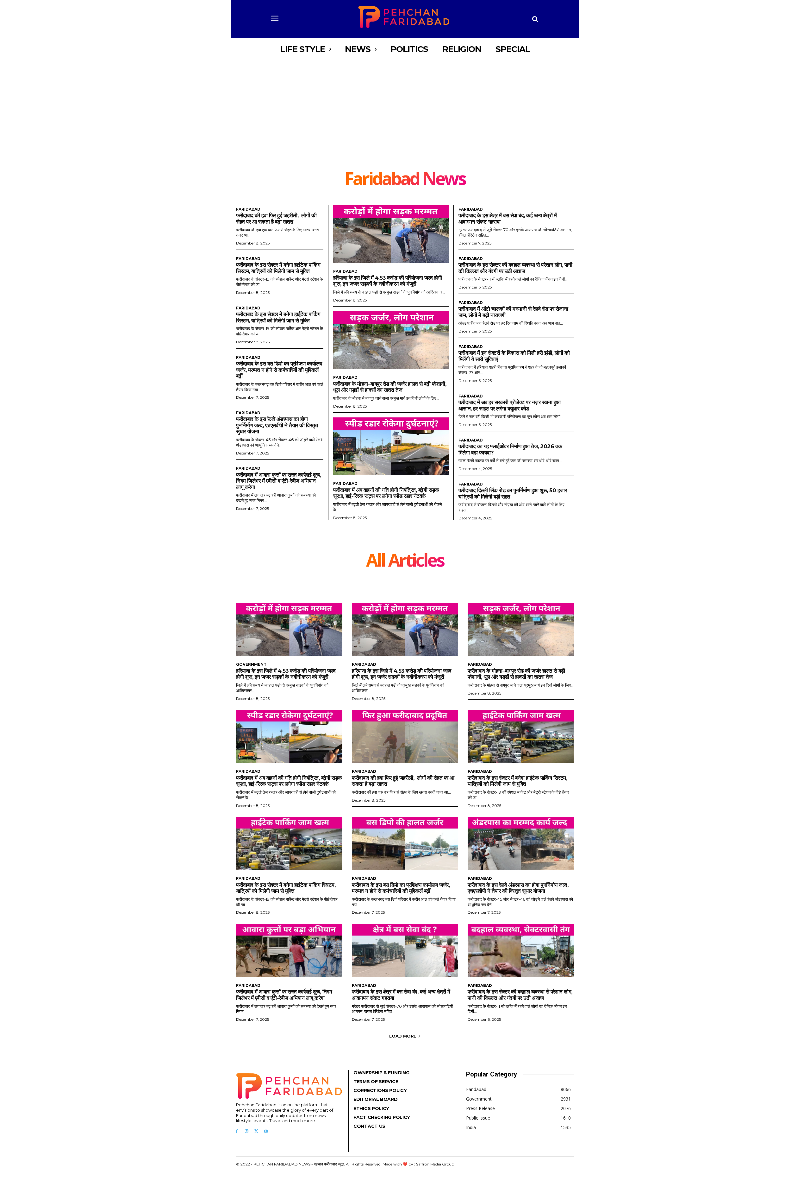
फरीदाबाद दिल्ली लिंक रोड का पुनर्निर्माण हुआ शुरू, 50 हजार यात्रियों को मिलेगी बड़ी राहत (512, 493)
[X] (256, 1131)
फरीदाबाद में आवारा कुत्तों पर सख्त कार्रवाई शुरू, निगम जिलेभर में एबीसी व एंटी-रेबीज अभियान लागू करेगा (278, 481)
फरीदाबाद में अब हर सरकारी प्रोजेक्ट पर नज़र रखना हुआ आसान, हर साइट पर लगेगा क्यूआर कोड (509, 405)
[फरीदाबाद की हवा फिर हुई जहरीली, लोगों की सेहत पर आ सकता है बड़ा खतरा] (405, 736)
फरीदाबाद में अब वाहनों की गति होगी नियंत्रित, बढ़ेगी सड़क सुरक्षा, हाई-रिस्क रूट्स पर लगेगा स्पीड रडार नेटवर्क (386, 493)
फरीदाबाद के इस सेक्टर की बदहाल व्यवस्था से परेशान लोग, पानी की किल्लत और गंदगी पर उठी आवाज (515, 268)
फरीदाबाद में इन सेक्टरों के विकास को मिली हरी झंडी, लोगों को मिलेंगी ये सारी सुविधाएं (514, 356)
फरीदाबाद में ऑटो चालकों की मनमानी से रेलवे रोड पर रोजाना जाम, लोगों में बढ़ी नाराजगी (513, 312)
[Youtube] (266, 1131)
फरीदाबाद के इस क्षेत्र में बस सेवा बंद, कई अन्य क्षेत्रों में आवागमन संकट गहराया (401, 994)
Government (251, 664)
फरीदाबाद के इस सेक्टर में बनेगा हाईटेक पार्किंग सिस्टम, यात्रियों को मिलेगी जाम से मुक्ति (278, 268)
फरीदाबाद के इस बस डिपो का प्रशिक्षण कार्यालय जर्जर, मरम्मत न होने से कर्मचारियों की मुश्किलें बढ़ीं (279, 369)
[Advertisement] (405, 122)
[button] (535, 19)
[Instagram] (246, 1131)
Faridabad (248, 209)
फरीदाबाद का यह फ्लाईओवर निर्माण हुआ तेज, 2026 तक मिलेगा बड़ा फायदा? (510, 449)
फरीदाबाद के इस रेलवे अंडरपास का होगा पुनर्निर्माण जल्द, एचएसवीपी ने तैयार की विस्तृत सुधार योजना (277, 425)
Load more (402, 1035)
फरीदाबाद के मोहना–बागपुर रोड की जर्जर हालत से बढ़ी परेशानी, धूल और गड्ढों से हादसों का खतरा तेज (389, 387)
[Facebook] (237, 1131)
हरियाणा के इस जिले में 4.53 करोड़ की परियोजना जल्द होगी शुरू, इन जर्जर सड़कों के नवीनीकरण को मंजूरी (387, 281)
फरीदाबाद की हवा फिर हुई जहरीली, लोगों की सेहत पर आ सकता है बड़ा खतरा (276, 218)
